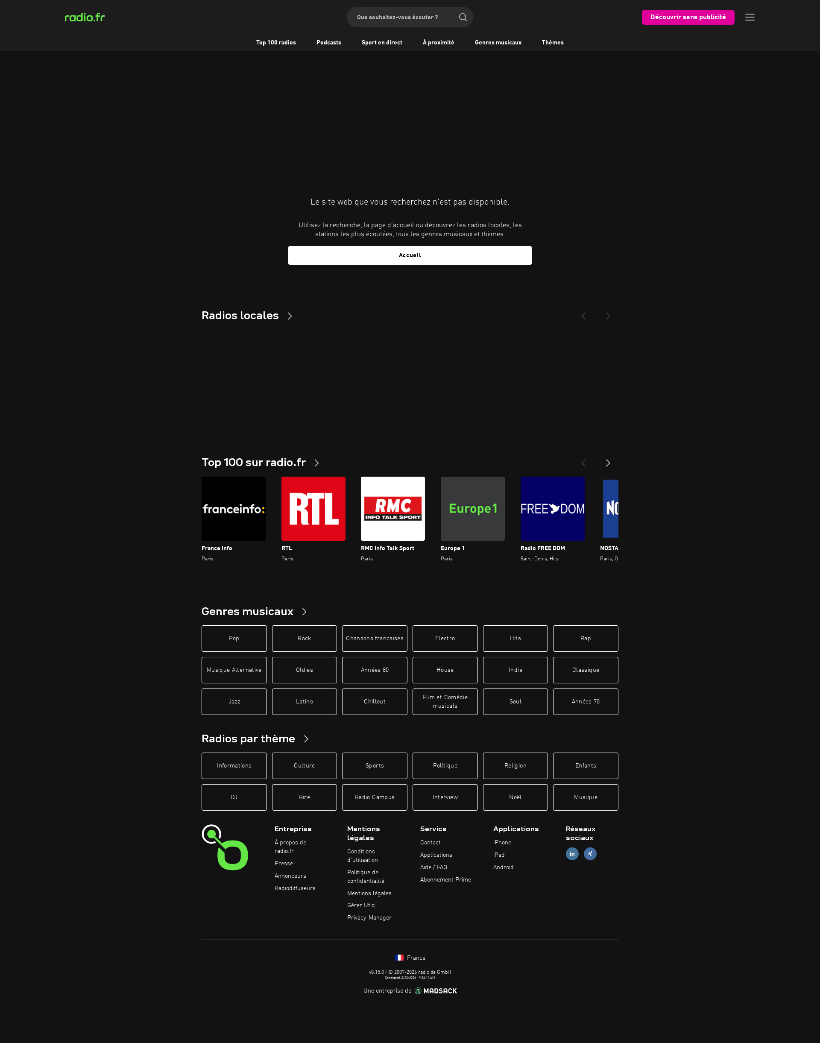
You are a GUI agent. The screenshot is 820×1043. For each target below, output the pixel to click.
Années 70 (586, 702)
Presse (284, 864)
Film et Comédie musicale (445, 701)
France (415, 958)
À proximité (438, 43)
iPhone (502, 843)
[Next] (608, 312)
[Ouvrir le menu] (750, 17)
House (445, 670)
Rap (585, 639)
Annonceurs (290, 876)
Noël (515, 797)
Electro (445, 639)
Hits (515, 639)
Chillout (375, 702)
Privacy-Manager (369, 918)
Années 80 (375, 670)
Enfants (585, 766)
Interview (445, 797)
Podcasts (328, 43)
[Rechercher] (463, 17)
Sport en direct (382, 43)
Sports (375, 766)
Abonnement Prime (445, 880)
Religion (515, 766)
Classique (585, 670)
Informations (234, 766)
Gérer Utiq (361, 905)
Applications (436, 855)
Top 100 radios (276, 43)
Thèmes (553, 43)
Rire (304, 797)
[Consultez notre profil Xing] (590, 854)
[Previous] (583, 312)
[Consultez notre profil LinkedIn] (572, 854)
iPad (499, 855)
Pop (234, 639)
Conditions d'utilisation (362, 856)
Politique (445, 766)
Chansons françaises (375, 639)
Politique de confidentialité (365, 877)
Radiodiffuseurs (295, 888)
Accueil (410, 255)
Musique (585, 797)
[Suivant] (608, 459)
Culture (304, 766)
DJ (234, 797)
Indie (515, 670)
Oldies (304, 670)
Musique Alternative (234, 670)
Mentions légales (369, 894)
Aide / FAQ (433, 867)
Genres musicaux (498, 43)
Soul (515, 702)
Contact (430, 843)
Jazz (234, 702)
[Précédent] (583, 459)
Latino (304, 702)
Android (503, 867)
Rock (304, 639)
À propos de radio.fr (290, 847)
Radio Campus (375, 797)
